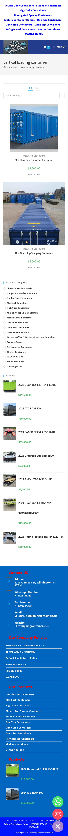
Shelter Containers (48, 29)
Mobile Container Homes (19, 19)
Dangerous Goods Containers (22, 293)
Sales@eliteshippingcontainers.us (36, 616)
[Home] (4, 67)
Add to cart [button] (34, 174)
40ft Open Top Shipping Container (34, 253)
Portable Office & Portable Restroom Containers (31, 337)
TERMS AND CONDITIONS (20, 651)
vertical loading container (32, 67)
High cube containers (33, 10)
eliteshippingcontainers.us (32, 626)
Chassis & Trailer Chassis (19, 288)
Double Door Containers (19, 5)
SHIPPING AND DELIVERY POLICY (25, 645)
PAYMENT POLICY (16, 664)
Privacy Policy (14, 670)
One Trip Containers (49, 19)
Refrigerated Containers (20, 29)
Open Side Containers (19, 24)
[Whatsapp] (57, 801)
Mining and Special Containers (33, 15)
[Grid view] (30, 88)
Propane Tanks (14, 342)
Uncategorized (14, 366)
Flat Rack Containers (48, 5)
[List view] (37, 88)
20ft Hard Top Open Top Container (34, 160)
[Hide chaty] (57, 826)
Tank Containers (15, 361)
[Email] (57, 814)
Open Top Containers (47, 24)
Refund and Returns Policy (21, 658)
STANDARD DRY (34, 34)
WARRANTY (12, 677)
